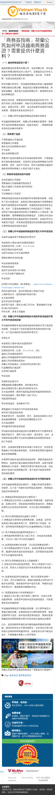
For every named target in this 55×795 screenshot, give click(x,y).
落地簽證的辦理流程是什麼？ (11, 2)
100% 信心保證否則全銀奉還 (43, 779)
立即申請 (27, 684)
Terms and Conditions (12, 779)
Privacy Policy (27, 778)
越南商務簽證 (13, 31)
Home (4, 31)
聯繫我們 (37, 2)
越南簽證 (13, 675)
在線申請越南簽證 (27, 741)
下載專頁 (28, 2)
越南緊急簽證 (24, 675)
